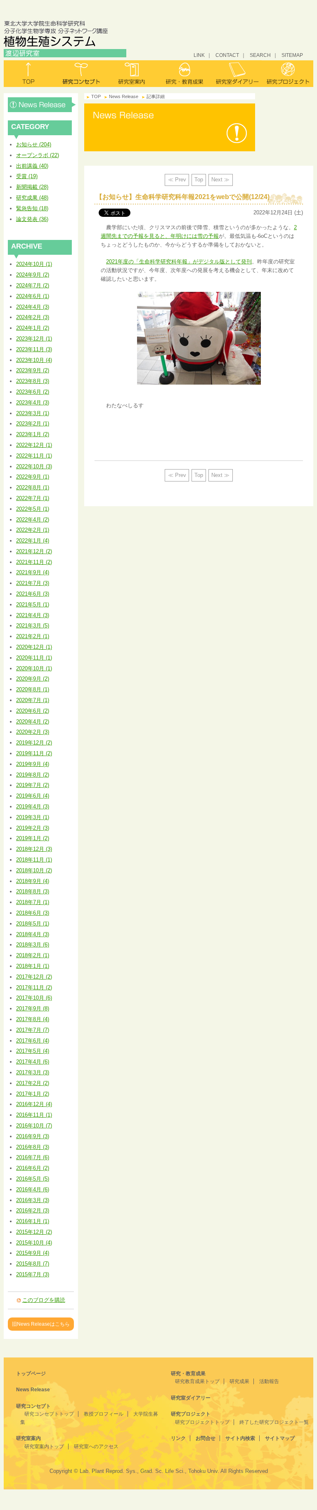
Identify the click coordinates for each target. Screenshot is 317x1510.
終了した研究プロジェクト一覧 (274, 1422)
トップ (29, 73)
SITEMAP (292, 55)
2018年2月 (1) (32, 955)
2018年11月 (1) (34, 860)
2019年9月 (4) (32, 764)
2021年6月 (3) (32, 594)
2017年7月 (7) (32, 1030)
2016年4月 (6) (32, 1189)
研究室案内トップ (44, 1446)
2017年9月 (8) (32, 1008)
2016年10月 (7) (34, 1126)
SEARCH (260, 55)
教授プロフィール (103, 1414)
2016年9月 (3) (32, 1136)
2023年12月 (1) (34, 339)
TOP (96, 96)
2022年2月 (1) (32, 530)
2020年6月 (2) (32, 711)
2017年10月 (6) (34, 998)
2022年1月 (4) (32, 541)
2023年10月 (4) (34, 360)
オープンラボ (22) (37, 155)
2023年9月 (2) (32, 370)
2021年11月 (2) (34, 562)
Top (198, 179)
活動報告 (269, 1381)
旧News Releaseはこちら (41, 1324)
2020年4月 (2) (32, 722)
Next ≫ (220, 179)
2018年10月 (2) (34, 870)
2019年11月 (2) (34, 753)
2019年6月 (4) (32, 796)
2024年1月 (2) (32, 328)
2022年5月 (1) (32, 509)
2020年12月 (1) (34, 647)
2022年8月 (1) (32, 487)
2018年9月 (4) (32, 881)
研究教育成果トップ (197, 1381)
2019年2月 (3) (32, 828)
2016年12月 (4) (34, 1104)
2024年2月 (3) (32, 317)
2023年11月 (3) (34, 349)
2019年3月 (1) (32, 817)
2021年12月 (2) (34, 551)
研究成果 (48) (32, 198)
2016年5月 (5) (32, 1179)
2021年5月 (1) (32, 604)
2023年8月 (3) (32, 381)
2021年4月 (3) (32, 615)
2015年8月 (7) (32, 1264)
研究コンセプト (81, 73)
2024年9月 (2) (32, 275)
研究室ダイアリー (236, 73)
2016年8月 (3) (32, 1147)
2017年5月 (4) (32, 1051)
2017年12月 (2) (34, 977)
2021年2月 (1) (32, 636)
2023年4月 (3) (32, 402)
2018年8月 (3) (32, 891)
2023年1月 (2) (32, 434)
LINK (199, 55)
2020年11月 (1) (34, 658)
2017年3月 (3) (32, 1072)
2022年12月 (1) (34, 445)
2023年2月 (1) (32, 423)
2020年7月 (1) (32, 700)
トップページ (31, 1373)
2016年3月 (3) (32, 1200)
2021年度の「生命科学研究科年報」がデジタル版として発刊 (179, 261)
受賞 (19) (27, 176)
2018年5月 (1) (32, 924)
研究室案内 (132, 73)
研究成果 (239, 1381)
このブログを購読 (43, 1300)
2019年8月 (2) (32, 775)
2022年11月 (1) (34, 456)
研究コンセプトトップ (49, 1414)
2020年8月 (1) (32, 689)
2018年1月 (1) (32, 966)
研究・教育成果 (184, 73)
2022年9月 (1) (32, 477)
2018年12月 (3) (34, 849)
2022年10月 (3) (34, 466)
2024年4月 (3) (32, 307)
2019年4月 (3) (32, 806)
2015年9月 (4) (32, 1253)
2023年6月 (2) (32, 392)
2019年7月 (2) (32, 785)
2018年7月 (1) (32, 902)
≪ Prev (177, 179)
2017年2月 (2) (32, 1083)
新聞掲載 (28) (32, 187)
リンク (178, 1438)
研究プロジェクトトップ (202, 1422)
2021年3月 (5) (32, 625)
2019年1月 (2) (32, 838)
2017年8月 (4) (32, 1019)
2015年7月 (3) (32, 1274)
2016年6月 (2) (32, 1168)
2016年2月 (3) (32, 1210)
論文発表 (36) (32, 219)
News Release (42, 104)
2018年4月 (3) (32, 934)
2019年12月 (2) (34, 743)
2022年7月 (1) (32, 498)
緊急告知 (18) (32, 208)
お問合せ (205, 1438)
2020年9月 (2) (32, 679)
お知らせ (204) (33, 144)
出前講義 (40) (32, 166)
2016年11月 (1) (34, 1115)
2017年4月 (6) (32, 1062)
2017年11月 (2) (34, 987)
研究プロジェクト (287, 73)
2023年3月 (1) (32, 413)
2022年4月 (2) (32, 520)
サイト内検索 (240, 1438)
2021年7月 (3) (32, 583)
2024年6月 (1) (32, 296)
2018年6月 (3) (32, 913)
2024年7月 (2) (32, 285)
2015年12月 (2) (34, 1232)
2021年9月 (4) (32, 572)
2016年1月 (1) (32, 1221)
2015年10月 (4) (34, 1243)
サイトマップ (280, 1438)
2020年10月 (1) (34, 668)
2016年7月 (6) (32, 1157)
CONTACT (227, 55)
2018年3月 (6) (32, 945)
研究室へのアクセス (96, 1446)
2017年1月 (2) (32, 1094)
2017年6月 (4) (32, 1041)
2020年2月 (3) (32, 732)
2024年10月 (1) (34, 264)
